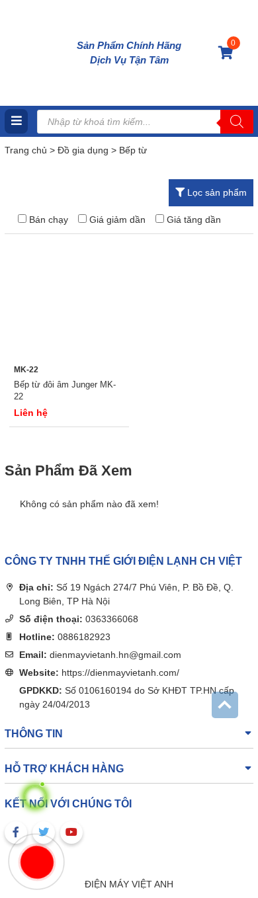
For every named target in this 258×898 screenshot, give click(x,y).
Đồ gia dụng (83, 150)
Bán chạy (48, 219)
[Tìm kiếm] (236, 122)
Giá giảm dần (117, 219)
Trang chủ (26, 150)
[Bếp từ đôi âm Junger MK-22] (69, 297)
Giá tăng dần (194, 219)
